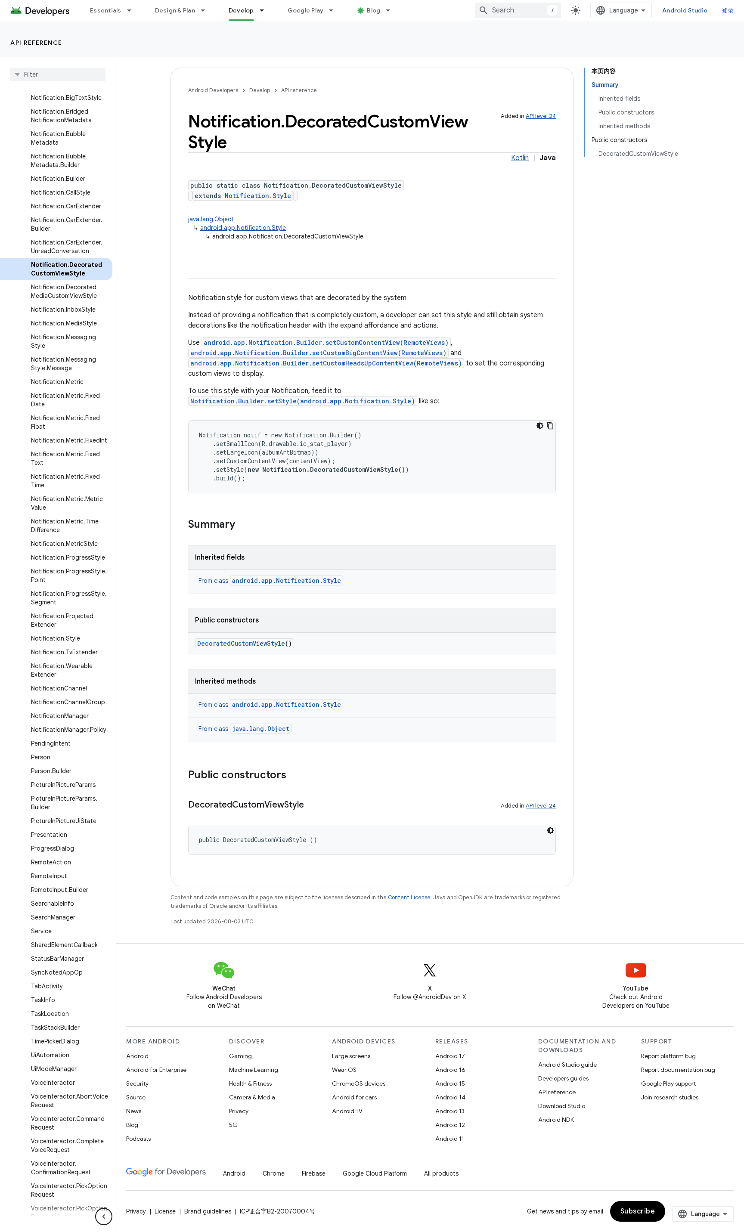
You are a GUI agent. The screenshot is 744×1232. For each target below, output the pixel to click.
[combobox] (518, 10)
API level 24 (541, 116)
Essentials (105, 10)
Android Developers (213, 90)
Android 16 (450, 1070)
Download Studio (561, 1106)
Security (137, 1083)
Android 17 (450, 1056)
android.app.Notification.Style (243, 228)
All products (441, 1173)
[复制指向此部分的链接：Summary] (243, 525)
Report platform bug (668, 1056)
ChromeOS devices (358, 1083)
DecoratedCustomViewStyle (241, 643)
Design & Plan (175, 10)
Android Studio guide (567, 1064)
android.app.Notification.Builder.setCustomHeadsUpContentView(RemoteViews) (326, 363)
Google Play (306, 10)
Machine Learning (253, 1070)
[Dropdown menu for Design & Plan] (206, 10)
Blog (373, 10)
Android (137, 1056)
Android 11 (449, 1138)
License (165, 1211)
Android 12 (450, 1125)
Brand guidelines (207, 1211)
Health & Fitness (250, 1083)
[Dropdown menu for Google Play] (335, 10)
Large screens (351, 1056)
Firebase (314, 1173)
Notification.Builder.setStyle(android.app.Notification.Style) (302, 401)
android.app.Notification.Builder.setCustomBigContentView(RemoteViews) (318, 353)
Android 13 (450, 1111)
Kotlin (520, 158)
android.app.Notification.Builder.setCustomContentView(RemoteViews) (326, 342)
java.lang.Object (211, 219)
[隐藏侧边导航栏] (103, 1216)
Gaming (240, 1056)
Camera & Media (252, 1097)
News (133, 1111)
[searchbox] (57, 74)
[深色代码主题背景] (540, 426)
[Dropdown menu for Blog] (391, 10)
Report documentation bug (678, 1070)
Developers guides (563, 1078)
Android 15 (450, 1083)
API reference (36, 42)
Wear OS (344, 1070)
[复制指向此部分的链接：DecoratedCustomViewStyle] (312, 805)
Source (136, 1097)
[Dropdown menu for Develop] (265, 10)
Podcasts (138, 1138)
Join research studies (669, 1097)
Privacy (238, 1111)
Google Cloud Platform (375, 1173)
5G (233, 1125)
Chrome (274, 1173)
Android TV (347, 1111)
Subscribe (637, 1211)
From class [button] (269, 581)
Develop (241, 10)
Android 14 (450, 1097)
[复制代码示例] (550, 426)
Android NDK (556, 1120)
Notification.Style (258, 196)
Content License (409, 897)
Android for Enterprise (156, 1070)
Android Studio (685, 10)
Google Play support (668, 1083)
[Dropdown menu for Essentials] (133, 10)
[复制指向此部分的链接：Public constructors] (295, 776)
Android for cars (354, 1097)
